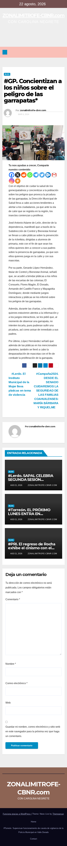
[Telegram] (36, 175)
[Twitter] (42, 175)
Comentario (12, 599)
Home (33, 822)
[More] (17, 181)
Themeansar (58, 814)
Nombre (10, 664)
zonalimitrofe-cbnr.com (33, 110)
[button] (55, 52)
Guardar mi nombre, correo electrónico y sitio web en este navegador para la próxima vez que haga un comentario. (32, 731)
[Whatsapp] (30, 175)
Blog (7, 74)
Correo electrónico (16, 683)
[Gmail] (54, 175)
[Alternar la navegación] (61, 52)
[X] (17, 175)
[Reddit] (23, 175)
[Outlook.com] (48, 175)
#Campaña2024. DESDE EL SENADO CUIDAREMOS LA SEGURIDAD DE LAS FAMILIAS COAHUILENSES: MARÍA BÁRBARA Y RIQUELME (46, 390)
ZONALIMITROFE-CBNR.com (33, 15)
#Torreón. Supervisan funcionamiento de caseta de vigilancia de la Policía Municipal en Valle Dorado (33, 830)
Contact (33, 839)
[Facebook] (11, 175)
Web (8, 702)
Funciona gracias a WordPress (17, 814)
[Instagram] (11, 181)
